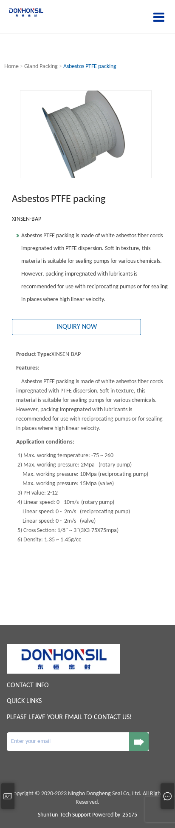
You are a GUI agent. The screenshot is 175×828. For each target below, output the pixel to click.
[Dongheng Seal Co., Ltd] (25, 12)
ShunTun (48, 815)
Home (11, 66)
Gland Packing (41, 66)
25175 (129, 815)
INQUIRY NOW (76, 327)
